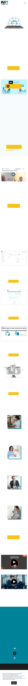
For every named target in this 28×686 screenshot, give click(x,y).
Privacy (3, 648)
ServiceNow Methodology (16, 653)
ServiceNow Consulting (19, 629)
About (3, 633)
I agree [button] (14, 683)
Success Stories (5, 664)
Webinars (3, 671)
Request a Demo (13, 70)
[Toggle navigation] (25, 2)
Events (3, 645)
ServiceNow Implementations (17, 634)
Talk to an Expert (14, 212)
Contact (3, 637)
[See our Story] (14, 95)
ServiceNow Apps (17, 649)
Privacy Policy (17, 677)
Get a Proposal (14, 151)
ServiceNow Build (17, 645)
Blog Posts (4, 667)
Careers (3, 641)
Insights (3, 629)
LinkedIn (18, 664)
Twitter (18, 669)
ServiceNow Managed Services (19, 640)
